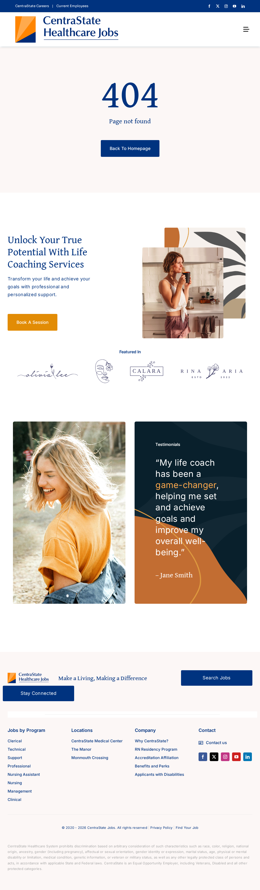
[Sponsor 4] (212, 365)
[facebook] (209, 6)
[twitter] (217, 6)
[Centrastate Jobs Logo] (66, 18)
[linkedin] (243, 6)
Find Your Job (187, 828)
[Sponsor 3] (146, 363)
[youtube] (234, 6)
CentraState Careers (32, 6)
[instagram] (226, 6)
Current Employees (72, 6)
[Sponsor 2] (104, 361)
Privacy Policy (161, 828)
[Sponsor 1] (47, 365)
